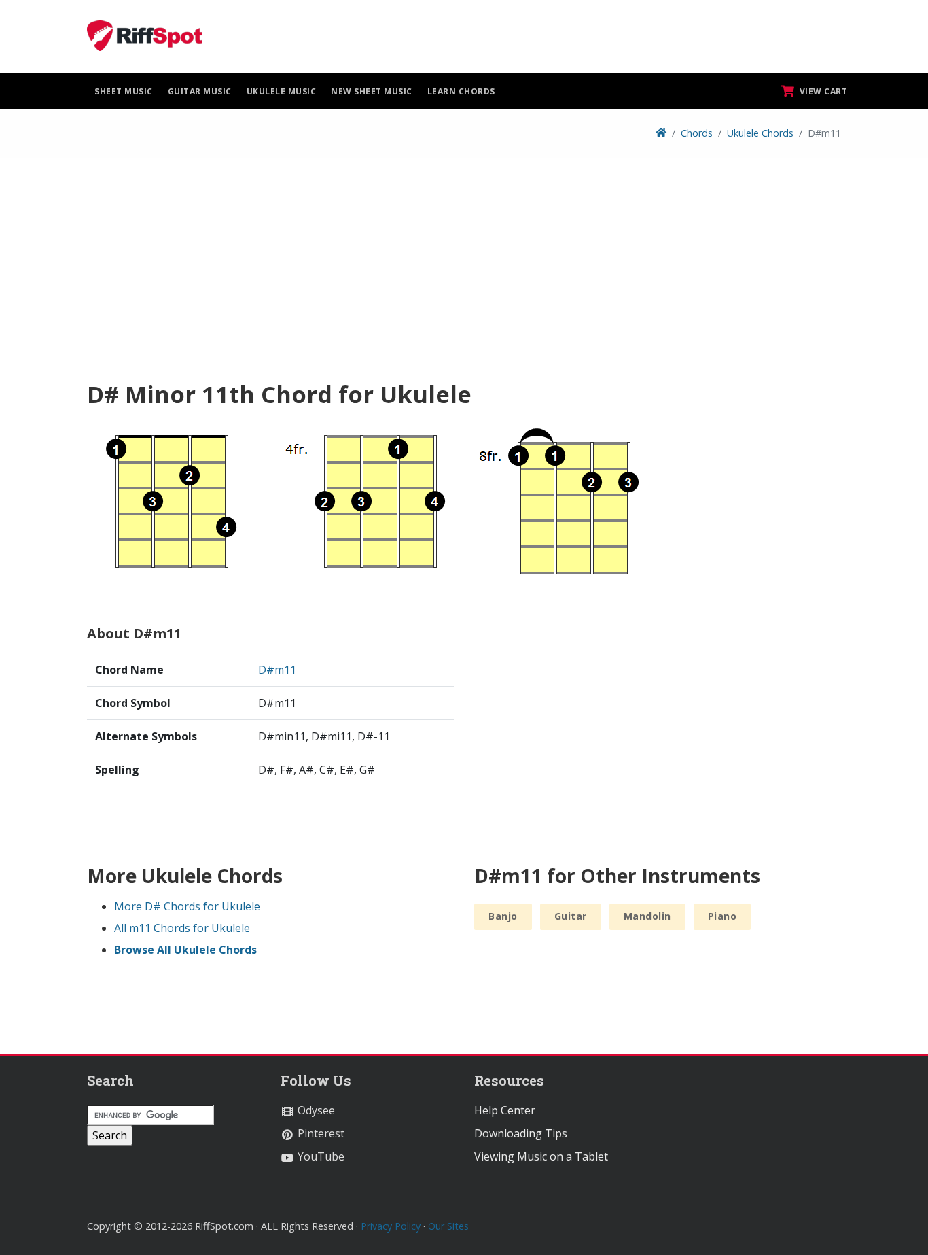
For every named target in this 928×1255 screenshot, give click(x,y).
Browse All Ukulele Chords (185, 949)
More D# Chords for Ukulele (187, 906)
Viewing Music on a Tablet (541, 1156)
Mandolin (647, 916)
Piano (722, 916)
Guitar (570, 916)
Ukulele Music (282, 91)
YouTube (319, 1156)
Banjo (503, 916)
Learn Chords (461, 91)
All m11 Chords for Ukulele (182, 928)
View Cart (822, 91)
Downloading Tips (520, 1133)
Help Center (504, 1110)
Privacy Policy (391, 1226)
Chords (697, 132)
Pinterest (319, 1133)
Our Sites (448, 1226)
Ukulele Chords (760, 132)
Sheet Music (123, 91)
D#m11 (277, 669)
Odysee (315, 1110)
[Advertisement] (464, 274)
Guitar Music (200, 91)
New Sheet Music (371, 91)
